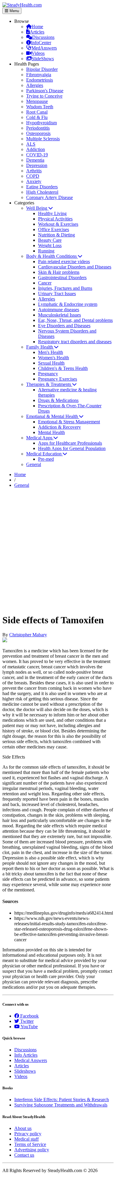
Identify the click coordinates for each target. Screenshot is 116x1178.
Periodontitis (38, 128)
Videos (38, 53)
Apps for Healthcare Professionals (70, 443)
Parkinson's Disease (44, 90)
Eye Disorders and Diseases (64, 325)
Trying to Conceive (44, 95)
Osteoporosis (38, 133)
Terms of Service (30, 1144)
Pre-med (46, 459)
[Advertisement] (58, 550)
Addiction (35, 149)
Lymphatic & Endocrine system (67, 304)
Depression (36, 165)
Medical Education (44, 453)
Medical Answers (30, 1060)
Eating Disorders (42, 186)
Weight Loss (50, 245)
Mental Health (51, 432)
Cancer (44, 282)
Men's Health (50, 352)
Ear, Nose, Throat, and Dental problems (75, 320)
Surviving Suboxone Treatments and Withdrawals (60, 1104)
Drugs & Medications (58, 400)
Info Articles (25, 1055)
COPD (32, 176)
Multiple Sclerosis (43, 138)
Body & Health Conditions (52, 256)
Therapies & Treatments (49, 384)
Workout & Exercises (58, 224)
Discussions (43, 37)
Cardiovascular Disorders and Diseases (74, 266)
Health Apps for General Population (72, 448)
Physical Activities (55, 218)
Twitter (26, 1021)
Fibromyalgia (38, 74)
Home (37, 26)
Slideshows (25, 1071)
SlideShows (43, 58)
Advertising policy (31, 1149)
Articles (37, 31)
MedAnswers (44, 47)
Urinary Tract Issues (57, 293)
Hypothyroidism (41, 122)
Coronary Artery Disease (49, 197)
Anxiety (33, 181)
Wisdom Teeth (39, 106)
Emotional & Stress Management (69, 421)
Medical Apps (40, 437)
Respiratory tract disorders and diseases (75, 341)
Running (46, 250)
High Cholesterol (42, 192)
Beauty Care (50, 240)
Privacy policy (27, 1133)
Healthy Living (52, 213)
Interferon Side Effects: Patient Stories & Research (61, 1099)
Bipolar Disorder (42, 69)
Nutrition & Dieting (56, 234)
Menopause (37, 101)
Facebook (29, 1015)
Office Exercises (53, 229)
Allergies (34, 85)
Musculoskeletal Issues (59, 314)
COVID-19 (37, 154)
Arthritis (34, 170)
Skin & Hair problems (58, 272)
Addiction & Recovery (59, 427)
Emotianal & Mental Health (52, 416)
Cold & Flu (37, 117)
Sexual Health (51, 362)
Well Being (37, 208)
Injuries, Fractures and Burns (65, 288)
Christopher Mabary (28, 634)
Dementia (35, 160)
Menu (13, 11)
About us (23, 1128)
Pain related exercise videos (64, 261)
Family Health (40, 346)
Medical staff (26, 1139)
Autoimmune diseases (58, 309)
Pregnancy (48, 373)
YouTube (29, 1026)
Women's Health (53, 357)
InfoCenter (41, 42)
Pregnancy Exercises (57, 378)
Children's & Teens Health (63, 368)
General (33, 464)
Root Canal (37, 112)
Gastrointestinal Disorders (62, 277)
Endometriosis (39, 79)
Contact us (24, 1155)
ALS (30, 144)
